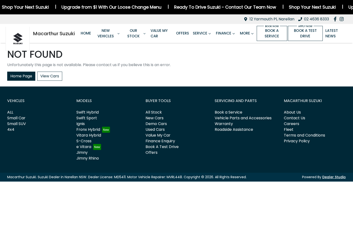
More (245, 33)
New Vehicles (105, 33)
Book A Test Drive (162, 146)
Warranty (224, 123)
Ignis (80, 123)
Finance (223, 33)
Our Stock (133, 33)
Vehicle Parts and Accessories (243, 118)
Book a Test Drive (305, 33)
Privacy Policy (297, 141)
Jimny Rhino (87, 158)
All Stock (154, 112)
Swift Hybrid (87, 112)
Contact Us (294, 118)
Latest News (331, 33)
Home (86, 33)
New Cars (155, 118)
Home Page (21, 76)
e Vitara (83, 146)
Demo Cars (156, 123)
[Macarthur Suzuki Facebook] (336, 19)
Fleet (288, 129)
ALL (10, 112)
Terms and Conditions (304, 135)
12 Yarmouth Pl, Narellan (272, 19)
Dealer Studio (334, 177)
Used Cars (155, 129)
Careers (291, 123)
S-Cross (83, 141)
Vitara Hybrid (88, 135)
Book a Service (272, 33)
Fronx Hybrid (88, 129)
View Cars (49, 76)
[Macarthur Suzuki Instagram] (342, 19)
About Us (292, 112)
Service (200, 33)
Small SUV (16, 123)
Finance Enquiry (160, 141)
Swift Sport (86, 118)
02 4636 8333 (316, 19)
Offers (182, 33)
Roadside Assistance (234, 129)
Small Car (16, 118)
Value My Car (159, 33)
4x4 (10, 129)
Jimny (82, 152)
